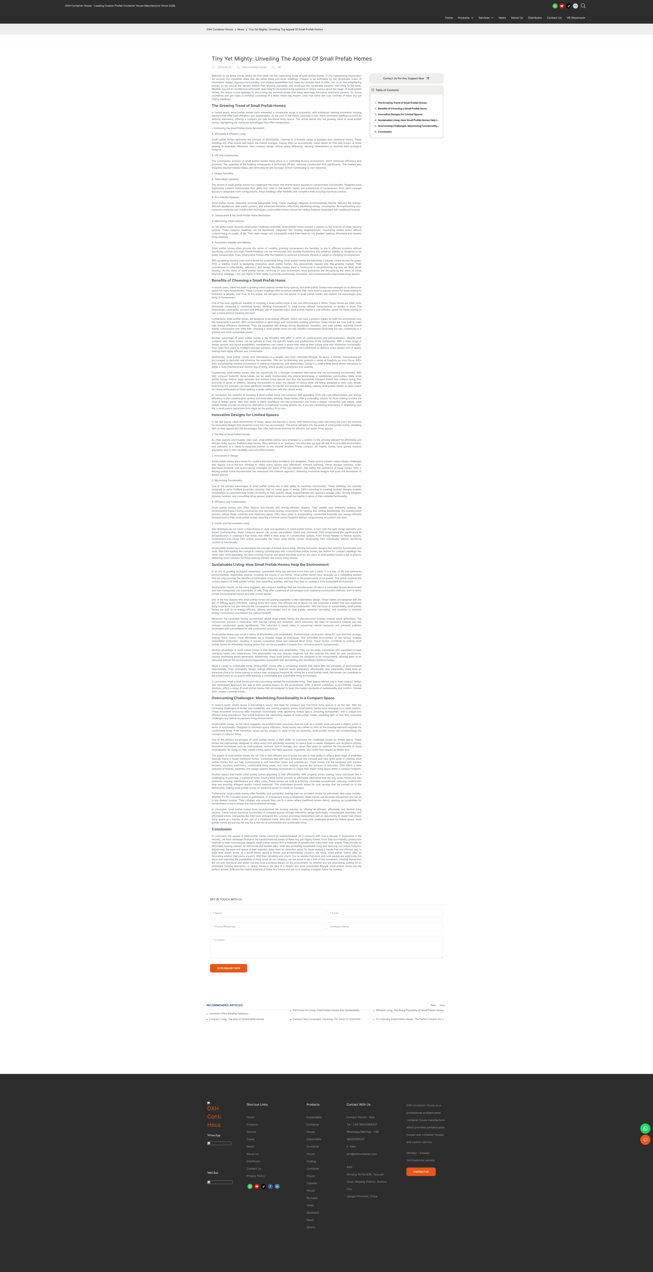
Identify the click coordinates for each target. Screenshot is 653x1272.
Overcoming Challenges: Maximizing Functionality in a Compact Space (408, 125)
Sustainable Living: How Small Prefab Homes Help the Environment (408, 120)
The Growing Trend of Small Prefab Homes (402, 102)
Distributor (253, 1161)
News (240, 29)
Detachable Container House (314, 1146)
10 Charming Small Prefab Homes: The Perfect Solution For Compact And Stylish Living (411, 1019)
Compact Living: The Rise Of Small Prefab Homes (236, 1019)
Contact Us (254, 1168)
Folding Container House (313, 1169)
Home (250, 1117)
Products (252, 1124)
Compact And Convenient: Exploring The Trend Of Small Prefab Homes (327, 1019)
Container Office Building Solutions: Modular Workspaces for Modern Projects (230, 1013)
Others (311, 1227)
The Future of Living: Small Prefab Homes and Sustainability (326, 1010)
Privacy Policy (256, 1176)
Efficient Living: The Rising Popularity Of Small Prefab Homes (410, 1010)
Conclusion (385, 131)
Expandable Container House (314, 1124)
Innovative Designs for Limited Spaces (400, 114)
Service (251, 1131)
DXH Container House (220, 29)
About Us (253, 1154)
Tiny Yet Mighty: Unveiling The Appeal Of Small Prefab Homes (285, 29)
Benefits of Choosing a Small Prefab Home (402, 108)
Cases (250, 1139)
